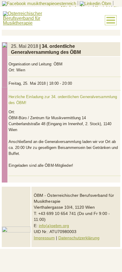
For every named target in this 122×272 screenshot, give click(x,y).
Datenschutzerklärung (78, 238)
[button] (111, 20)
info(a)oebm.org (54, 226)
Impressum (44, 238)
